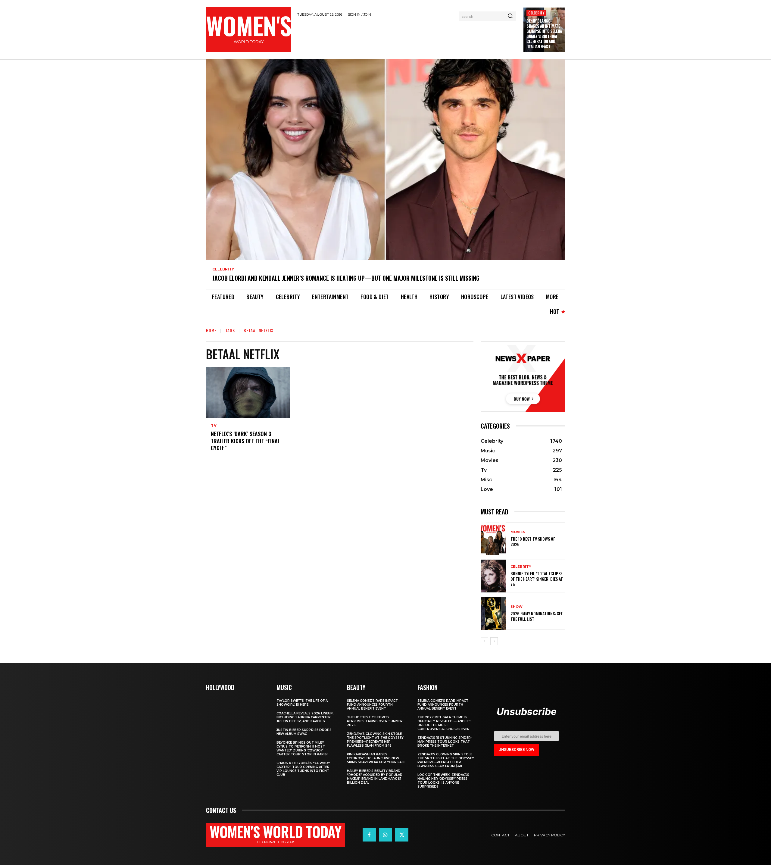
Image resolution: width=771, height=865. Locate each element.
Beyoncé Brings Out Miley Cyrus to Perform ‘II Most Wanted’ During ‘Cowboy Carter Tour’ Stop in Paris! (302, 748)
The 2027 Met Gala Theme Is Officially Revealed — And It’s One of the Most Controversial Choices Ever (444, 723)
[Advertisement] (407, 37)
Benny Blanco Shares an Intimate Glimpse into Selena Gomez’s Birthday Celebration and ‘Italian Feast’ (544, 33)
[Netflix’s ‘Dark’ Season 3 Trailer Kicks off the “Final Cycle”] (248, 392)
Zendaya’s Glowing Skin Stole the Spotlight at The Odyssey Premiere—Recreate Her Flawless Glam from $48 (375, 740)
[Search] (510, 16)
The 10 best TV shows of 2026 (532, 541)
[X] (401, 835)
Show (516, 606)
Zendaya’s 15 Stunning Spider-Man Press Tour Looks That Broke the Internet (444, 742)
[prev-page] (484, 641)
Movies (517, 532)
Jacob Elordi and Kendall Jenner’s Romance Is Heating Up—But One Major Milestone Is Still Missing (345, 278)
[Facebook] (369, 835)
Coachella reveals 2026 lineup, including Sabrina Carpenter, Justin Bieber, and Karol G (304, 717)
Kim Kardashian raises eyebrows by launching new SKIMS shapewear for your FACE (376, 758)
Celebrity (536, 12)
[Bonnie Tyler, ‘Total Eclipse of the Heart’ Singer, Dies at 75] (493, 576)
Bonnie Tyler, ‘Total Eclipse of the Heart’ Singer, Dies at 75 (536, 578)
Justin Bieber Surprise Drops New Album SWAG (304, 732)
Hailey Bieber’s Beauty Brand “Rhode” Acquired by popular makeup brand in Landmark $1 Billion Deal (374, 777)
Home (211, 330)
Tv (214, 425)
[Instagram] (385, 835)
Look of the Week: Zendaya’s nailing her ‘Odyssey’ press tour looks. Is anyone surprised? (443, 780)
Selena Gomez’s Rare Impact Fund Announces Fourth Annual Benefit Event (372, 704)
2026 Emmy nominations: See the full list (536, 616)
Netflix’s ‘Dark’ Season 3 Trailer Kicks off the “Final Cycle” (245, 441)
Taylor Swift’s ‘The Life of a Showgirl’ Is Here (302, 703)
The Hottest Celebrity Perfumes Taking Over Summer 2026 (375, 721)
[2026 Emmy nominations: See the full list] (493, 613)
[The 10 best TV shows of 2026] (493, 538)
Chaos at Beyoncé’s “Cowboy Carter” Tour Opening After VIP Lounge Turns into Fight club (303, 769)
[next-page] (494, 641)
